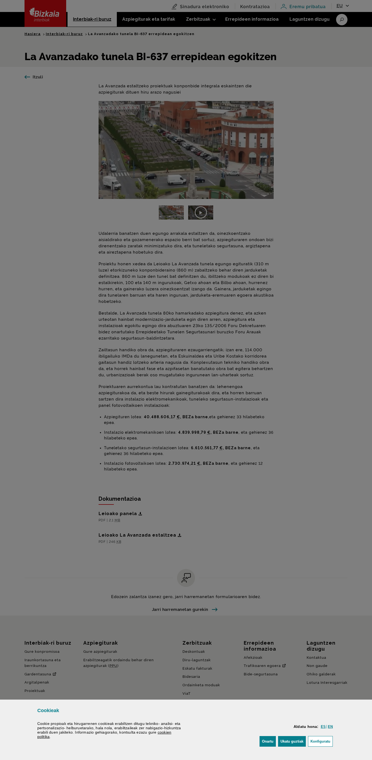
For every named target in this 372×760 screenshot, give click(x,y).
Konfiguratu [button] (321, 741)
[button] (323, 727)
